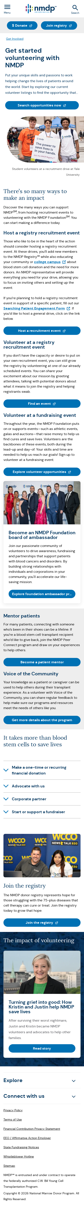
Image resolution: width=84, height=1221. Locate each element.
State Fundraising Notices (21, 1147)
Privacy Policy (13, 1110)
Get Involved (14, 39)
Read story (42, 1048)
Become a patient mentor (42, 662)
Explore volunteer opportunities (47, 471)
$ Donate (24, 25)
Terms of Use (12, 1119)
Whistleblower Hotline (18, 1156)
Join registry (61, 25)
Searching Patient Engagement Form (36, 308)
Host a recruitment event (49, 330)
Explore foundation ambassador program (43, 594)
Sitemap (9, 1166)
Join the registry (53, 922)
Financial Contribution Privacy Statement (31, 1129)
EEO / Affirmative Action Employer (27, 1138)
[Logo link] (40, 9)
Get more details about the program (42, 720)
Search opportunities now (48, 105)
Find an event (54, 403)
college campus (50, 262)
